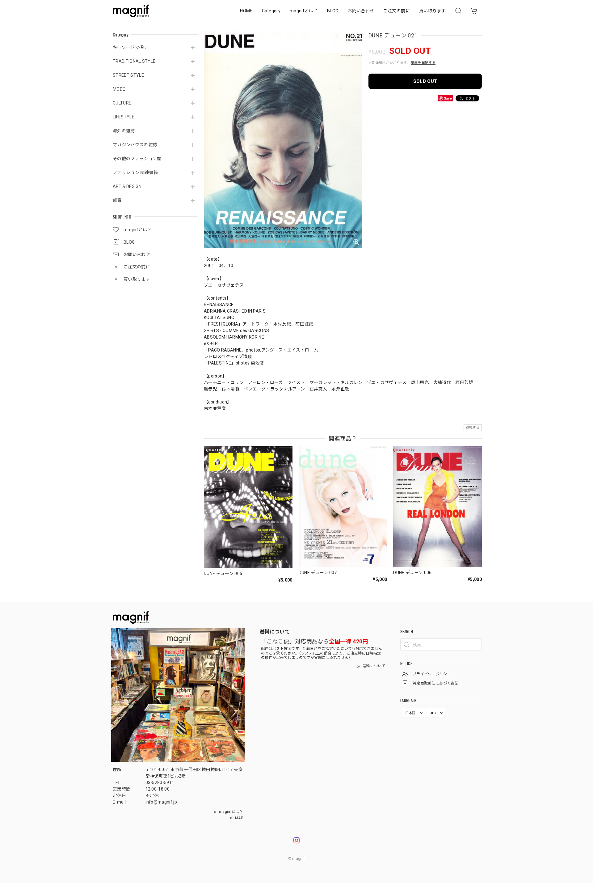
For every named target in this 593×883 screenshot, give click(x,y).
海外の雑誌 (124, 130)
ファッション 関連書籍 (135, 172)
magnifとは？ (304, 10)
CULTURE (122, 102)
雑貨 (117, 200)
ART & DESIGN (127, 186)
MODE (119, 89)
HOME (246, 10)
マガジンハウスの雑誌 (135, 144)
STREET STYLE (128, 75)
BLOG (332, 10)
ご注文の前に (396, 10)
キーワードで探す (130, 47)
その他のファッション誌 (137, 158)
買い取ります (432, 10)
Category (271, 10)
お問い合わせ (360, 10)
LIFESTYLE (123, 116)
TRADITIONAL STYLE (134, 61)
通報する (473, 427)
